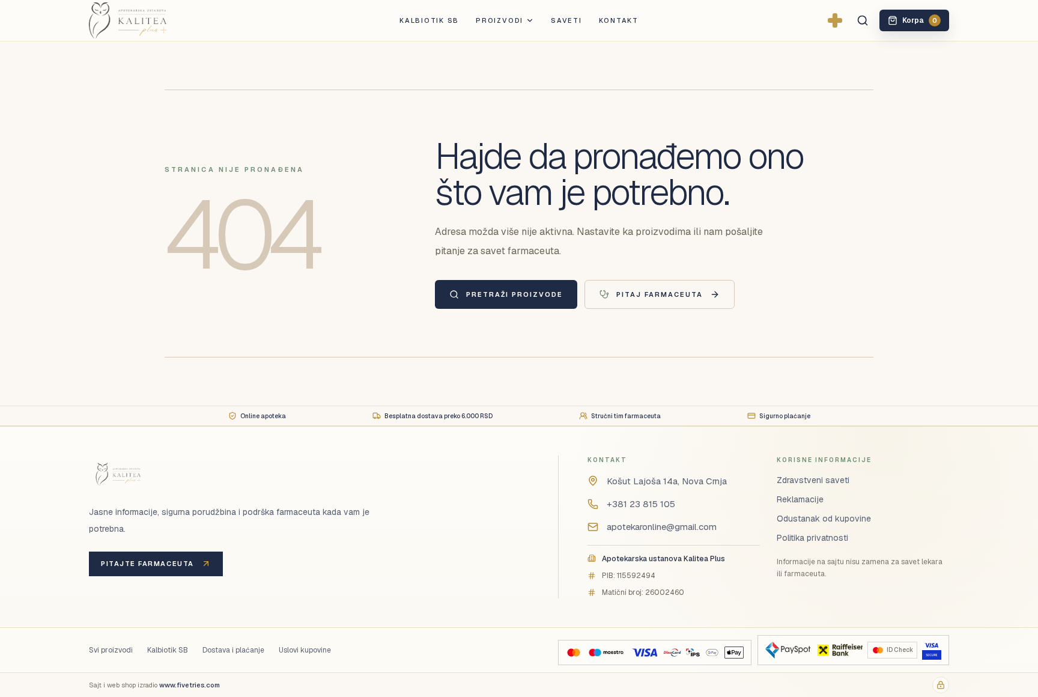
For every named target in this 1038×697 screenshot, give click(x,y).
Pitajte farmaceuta (147, 563)
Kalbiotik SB (429, 20)
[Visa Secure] (931, 650)
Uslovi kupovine (305, 650)
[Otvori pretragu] (862, 20)
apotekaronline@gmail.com (662, 526)
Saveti (566, 20)
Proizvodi (499, 20)
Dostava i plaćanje (233, 650)
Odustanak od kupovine (824, 518)
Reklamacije (800, 499)
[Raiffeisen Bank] (839, 650)
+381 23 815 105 (641, 504)
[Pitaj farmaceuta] (835, 20)
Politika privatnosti (812, 537)
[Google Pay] (712, 653)
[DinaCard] (672, 653)
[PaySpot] (787, 650)
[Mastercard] (573, 653)
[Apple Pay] (733, 653)
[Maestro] (606, 653)
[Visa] (644, 653)
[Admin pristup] (940, 685)
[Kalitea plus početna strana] (147, 20)
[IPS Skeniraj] (692, 652)
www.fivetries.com (189, 685)
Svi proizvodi (111, 650)
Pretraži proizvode (514, 294)
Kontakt (619, 20)
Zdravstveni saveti (813, 480)
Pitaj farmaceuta (659, 294)
